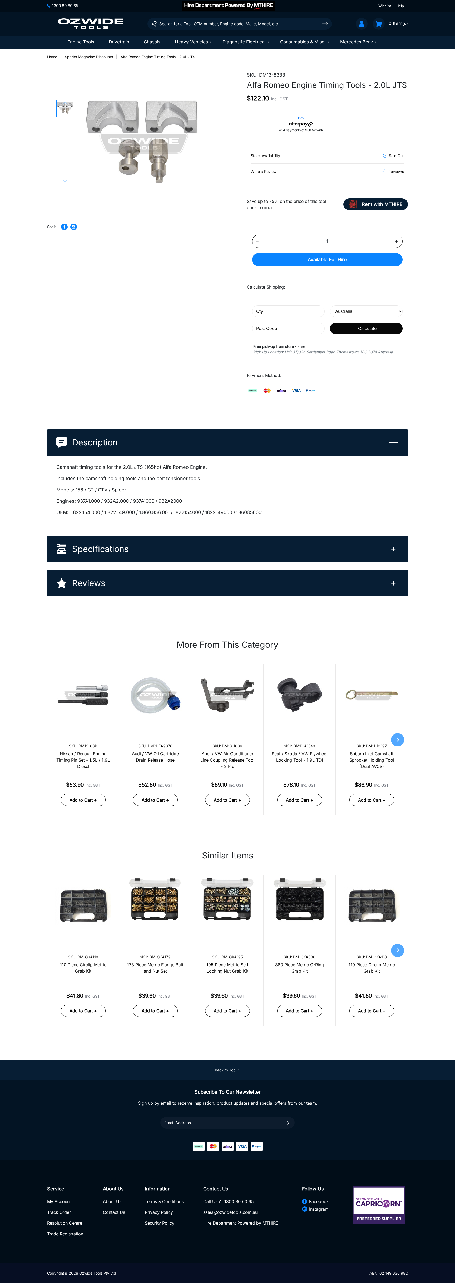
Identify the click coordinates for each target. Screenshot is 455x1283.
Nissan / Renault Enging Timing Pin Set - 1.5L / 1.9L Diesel (83, 760)
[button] (64, 108)
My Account (59, 1201)
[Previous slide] (64, 103)
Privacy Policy (159, 1212)
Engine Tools (80, 41)
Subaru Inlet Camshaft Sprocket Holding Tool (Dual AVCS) (371, 760)
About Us (112, 1201)
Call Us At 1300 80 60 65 (228, 1201)
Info (301, 118)
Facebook (319, 1201)
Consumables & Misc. (303, 41)
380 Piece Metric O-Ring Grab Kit (299, 968)
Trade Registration (65, 1233)
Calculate (367, 328)
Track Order (59, 1212)
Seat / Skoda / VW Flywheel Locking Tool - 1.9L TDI (299, 757)
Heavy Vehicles (191, 41)
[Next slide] (64, 181)
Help (400, 6)
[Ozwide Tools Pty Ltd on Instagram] (73, 227)
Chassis (152, 41)
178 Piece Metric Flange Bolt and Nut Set (155, 968)
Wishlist (384, 6)
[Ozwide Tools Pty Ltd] (90, 23)
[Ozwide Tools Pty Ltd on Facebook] (64, 227)
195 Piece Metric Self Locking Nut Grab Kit (227, 968)
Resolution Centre (64, 1223)
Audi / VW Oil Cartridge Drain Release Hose (155, 757)
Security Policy (159, 1223)
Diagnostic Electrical (244, 41)
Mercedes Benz (356, 41)
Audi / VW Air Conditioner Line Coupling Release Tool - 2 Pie (227, 760)
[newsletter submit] (286, 1123)
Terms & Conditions (164, 1201)
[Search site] (325, 24)
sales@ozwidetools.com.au (230, 1212)
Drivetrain (119, 41)
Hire (327, 259)
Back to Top (225, 1070)
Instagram (319, 1209)
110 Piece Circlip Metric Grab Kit (83, 968)
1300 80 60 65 (65, 5)
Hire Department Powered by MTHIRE (240, 1223)
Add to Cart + (83, 800)
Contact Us (114, 1212)
